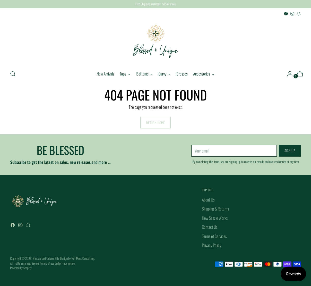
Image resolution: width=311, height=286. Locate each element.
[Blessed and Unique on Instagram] (292, 13)
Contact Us (209, 227)
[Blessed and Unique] (155, 41)
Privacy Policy (211, 245)
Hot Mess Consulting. (83, 258)
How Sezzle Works (215, 218)
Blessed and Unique (43, 258)
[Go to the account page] (288, 74)
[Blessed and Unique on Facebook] (286, 13)
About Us (208, 200)
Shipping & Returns (215, 209)
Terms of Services (214, 236)
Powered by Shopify (21, 267)
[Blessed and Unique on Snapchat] (298, 13)
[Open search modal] (13, 74)
